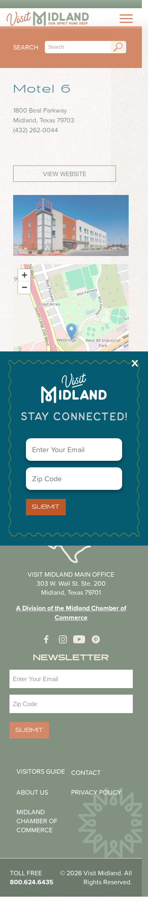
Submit (46, 507)
